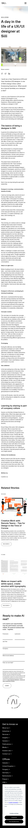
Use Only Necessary (14, 821)
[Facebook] (2, 73)
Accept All (14, 817)
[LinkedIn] (9, 73)
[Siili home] (5, 3)
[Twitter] (6, 73)
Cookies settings (14, 813)
